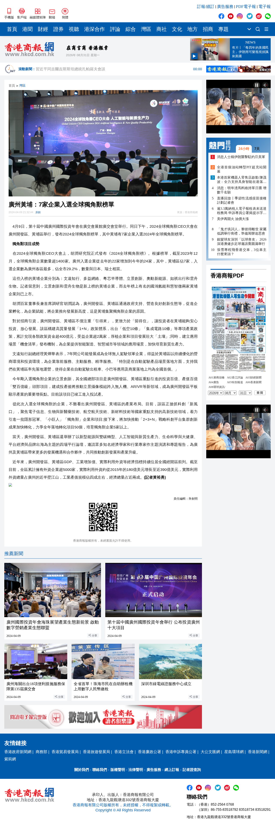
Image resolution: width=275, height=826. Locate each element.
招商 (208, 29)
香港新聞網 (257, 752)
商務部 (41, 752)
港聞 (27, 29)
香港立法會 (124, 752)
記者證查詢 (192, 770)
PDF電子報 (246, 6)
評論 (115, 29)
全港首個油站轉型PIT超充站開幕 (241, 169)
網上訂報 (172, 770)
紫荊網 (10, 759)
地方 (192, 29)
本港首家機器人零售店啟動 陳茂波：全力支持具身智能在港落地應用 (241, 180)
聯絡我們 (99, 770)
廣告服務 (225, 6)
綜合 (130, 29)
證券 (58, 29)
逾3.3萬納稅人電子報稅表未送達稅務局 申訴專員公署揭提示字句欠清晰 (241, 211)
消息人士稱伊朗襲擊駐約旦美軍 (241, 157)
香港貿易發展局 (65, 752)
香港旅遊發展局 (96, 752)
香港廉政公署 (149, 752)
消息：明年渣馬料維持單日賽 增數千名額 (241, 190)
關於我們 (81, 770)
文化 (177, 29)
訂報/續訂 (205, 6)
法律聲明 (135, 770)
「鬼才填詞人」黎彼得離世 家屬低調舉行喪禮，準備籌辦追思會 (241, 231)
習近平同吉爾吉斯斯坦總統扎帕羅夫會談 (119, 69)
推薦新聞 (13, 553)
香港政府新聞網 (17, 752)
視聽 (74, 29)
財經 (43, 29)
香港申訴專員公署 (180, 752)
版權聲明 (117, 770)
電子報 (264, 6)
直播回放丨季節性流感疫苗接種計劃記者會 (241, 200)
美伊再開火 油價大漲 (233, 219)
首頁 (12, 29)
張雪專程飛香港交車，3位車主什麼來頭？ (241, 252)
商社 (161, 29)
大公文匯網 (210, 752)
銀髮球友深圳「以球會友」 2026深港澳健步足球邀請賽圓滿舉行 (241, 242)
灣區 (146, 29)
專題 (223, 29)
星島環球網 (234, 752)
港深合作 (94, 29)
